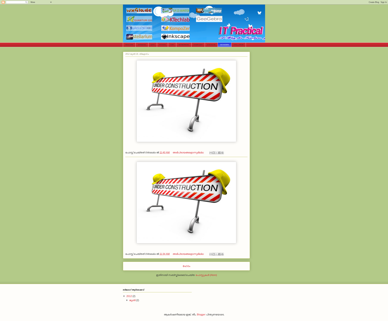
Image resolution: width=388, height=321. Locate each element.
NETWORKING (184, 45)
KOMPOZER (198, 45)
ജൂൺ (132, 300)
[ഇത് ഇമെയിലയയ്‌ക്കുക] (210, 152)
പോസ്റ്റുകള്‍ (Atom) (206, 275)
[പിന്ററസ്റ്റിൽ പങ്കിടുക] (222, 152)
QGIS (153, 45)
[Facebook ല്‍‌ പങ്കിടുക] (219, 152)
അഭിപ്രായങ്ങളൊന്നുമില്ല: (189, 152)
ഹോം (186, 266)
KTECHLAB (211, 45)
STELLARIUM (238, 45)
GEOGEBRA (224, 45)
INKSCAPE (129, 45)
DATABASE (142, 45)
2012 (129, 296)
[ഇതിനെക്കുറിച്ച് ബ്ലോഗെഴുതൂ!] (213, 152)
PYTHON (162, 45)
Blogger (201, 314)
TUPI (172, 45)
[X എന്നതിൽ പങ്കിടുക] (216, 152)
